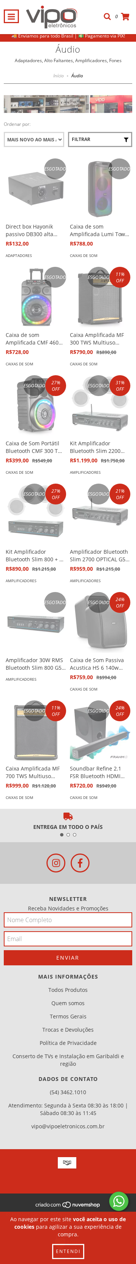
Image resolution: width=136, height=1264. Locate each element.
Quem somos (68, 1003)
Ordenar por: (17, 124)
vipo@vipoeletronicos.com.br (68, 1126)
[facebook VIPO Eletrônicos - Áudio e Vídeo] (80, 863)
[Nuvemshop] (68, 1206)
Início (58, 75)
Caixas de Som (83, 255)
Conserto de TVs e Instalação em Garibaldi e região (68, 1060)
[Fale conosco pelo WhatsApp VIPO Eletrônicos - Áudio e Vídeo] (118, 1201)
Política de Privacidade (68, 1042)
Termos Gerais (68, 1016)
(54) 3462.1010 (68, 1092)
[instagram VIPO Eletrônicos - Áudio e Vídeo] (55, 863)
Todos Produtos (68, 989)
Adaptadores (19, 255)
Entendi (68, 1251)
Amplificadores (85, 472)
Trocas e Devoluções (68, 1029)
